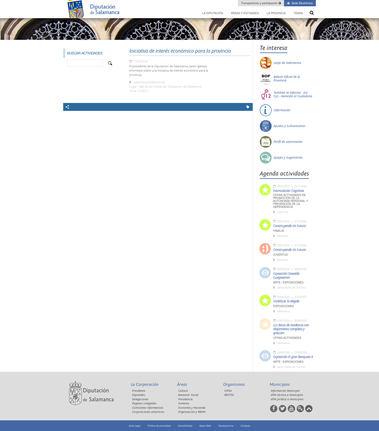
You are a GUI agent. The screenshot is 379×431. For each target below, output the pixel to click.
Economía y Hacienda (191, 407)
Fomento (183, 403)
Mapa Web (205, 425)
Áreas (182, 384)
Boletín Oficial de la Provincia (287, 78)
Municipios (280, 384)
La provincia (276, 13)
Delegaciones (140, 399)
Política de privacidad (159, 425)
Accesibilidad (185, 425)
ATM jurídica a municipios (287, 399)
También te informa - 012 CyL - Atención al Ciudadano (293, 94)
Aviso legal (135, 425)
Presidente (138, 391)
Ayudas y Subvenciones (289, 126)
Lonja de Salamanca (287, 63)
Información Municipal (285, 391)
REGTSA (229, 395)
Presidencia (185, 399)
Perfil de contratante (288, 142)
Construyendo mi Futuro (289, 226)
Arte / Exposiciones (288, 282)
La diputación (212, 13)
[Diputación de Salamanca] (94, 9)
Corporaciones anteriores (148, 412)
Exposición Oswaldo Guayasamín (286, 276)
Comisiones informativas (147, 407)
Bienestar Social (188, 395)
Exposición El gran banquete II (293, 357)
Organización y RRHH (191, 412)
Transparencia (226, 425)
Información (282, 110)
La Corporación (145, 384)
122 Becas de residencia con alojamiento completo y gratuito (291, 329)
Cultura (183, 391)
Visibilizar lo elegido (286, 301)
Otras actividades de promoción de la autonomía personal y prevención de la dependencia (290, 201)
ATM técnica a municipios (287, 395)
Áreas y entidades (245, 13)
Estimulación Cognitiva (288, 191)
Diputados (138, 395)
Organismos (234, 384)
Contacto (245, 425)
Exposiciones (283, 306)
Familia (278, 230)
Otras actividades (287, 337)
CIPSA (228, 391)
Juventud (280, 254)
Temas (298, 13)
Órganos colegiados (144, 403)
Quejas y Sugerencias (288, 157)
